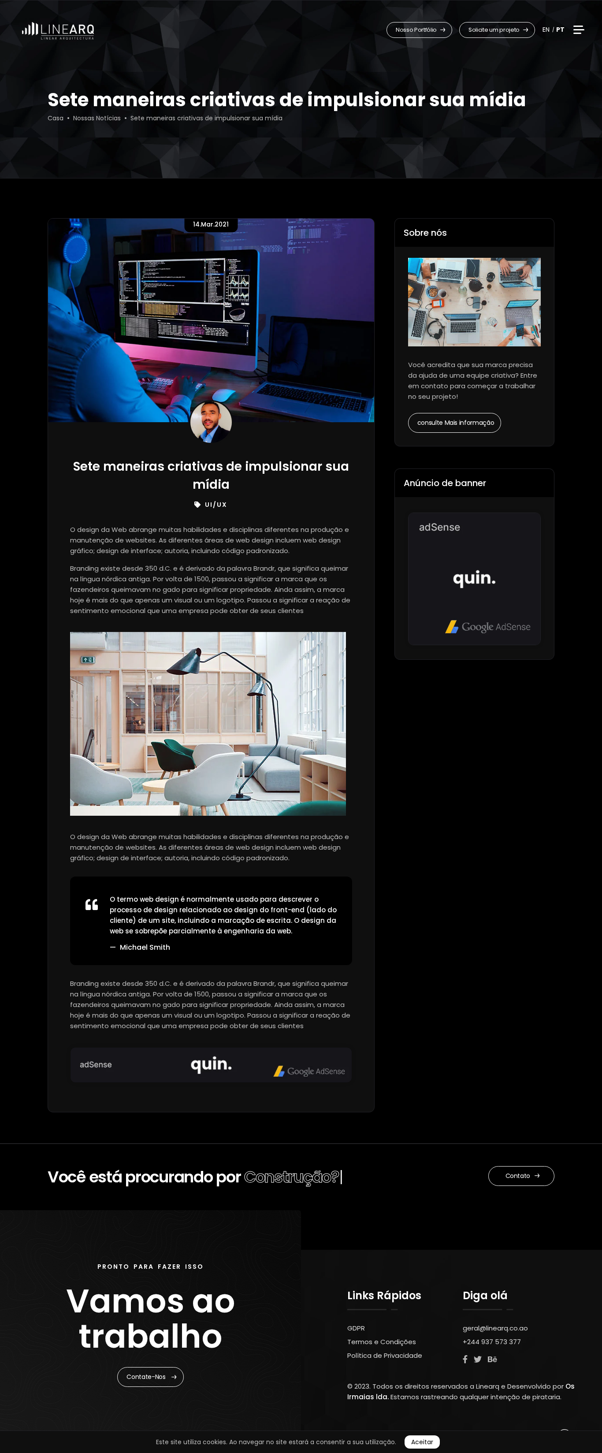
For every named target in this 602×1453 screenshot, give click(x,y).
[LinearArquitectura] (58, 31)
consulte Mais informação (455, 422)
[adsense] (211, 1064)
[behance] (492, 1359)
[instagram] (478, 1359)
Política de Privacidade (384, 1355)
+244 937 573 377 (492, 1341)
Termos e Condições (381, 1341)
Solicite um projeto (494, 30)
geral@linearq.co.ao (495, 1328)
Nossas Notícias (97, 118)
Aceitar (422, 1442)
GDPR (356, 1328)
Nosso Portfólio (417, 30)
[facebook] (465, 1359)
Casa (55, 118)
